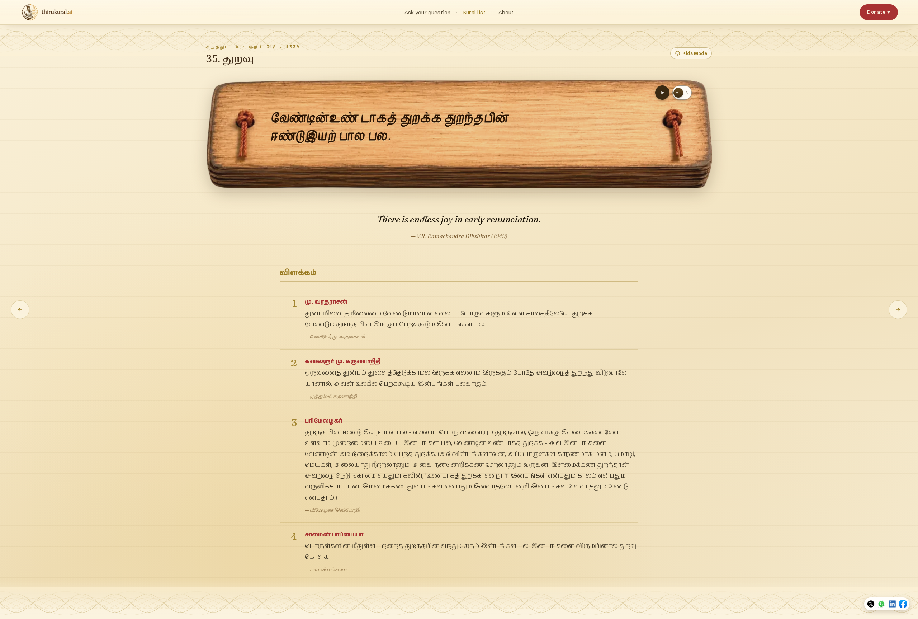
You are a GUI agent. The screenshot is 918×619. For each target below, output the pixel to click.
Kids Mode (694, 53)
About (506, 12)
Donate (878, 12)
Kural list (474, 12)
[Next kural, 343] (898, 309)
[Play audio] (662, 92)
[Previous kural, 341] (20, 309)
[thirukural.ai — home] (47, 12)
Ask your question (427, 12)
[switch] (682, 92)
